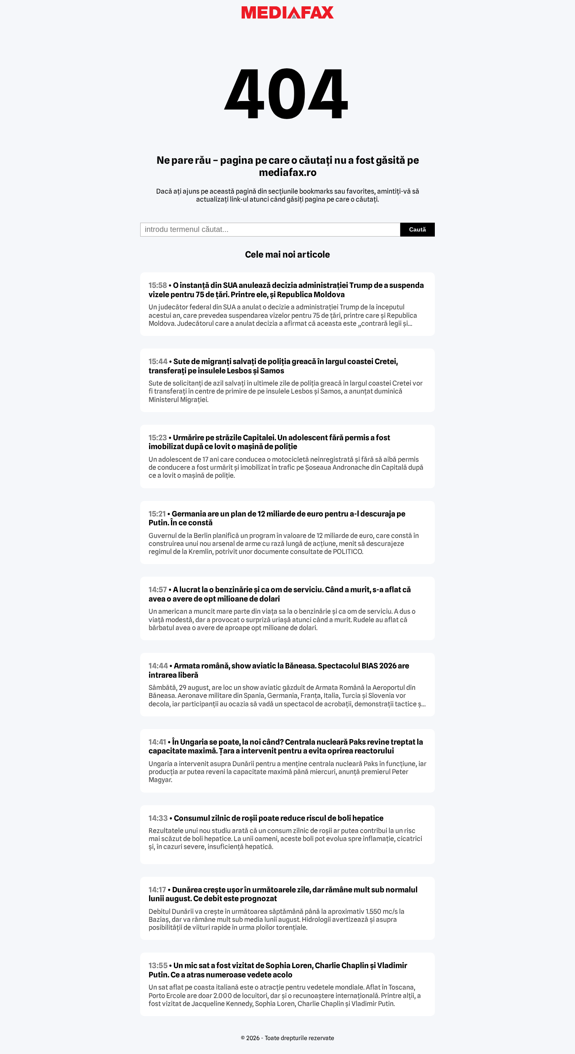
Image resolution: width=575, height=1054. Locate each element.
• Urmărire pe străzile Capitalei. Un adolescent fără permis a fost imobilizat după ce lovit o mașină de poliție (269, 442)
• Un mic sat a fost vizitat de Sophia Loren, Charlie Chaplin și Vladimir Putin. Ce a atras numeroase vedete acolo (278, 970)
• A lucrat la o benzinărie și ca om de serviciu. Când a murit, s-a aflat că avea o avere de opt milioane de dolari (280, 594)
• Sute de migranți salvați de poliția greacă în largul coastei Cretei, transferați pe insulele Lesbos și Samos (273, 366)
